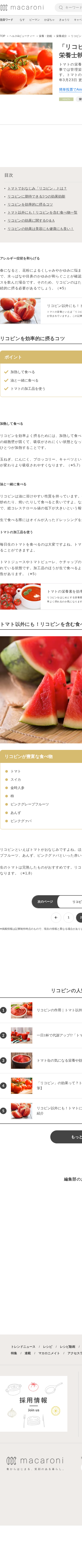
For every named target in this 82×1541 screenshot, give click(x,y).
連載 (28, 1353)
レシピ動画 (67, 1346)
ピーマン (34, 19)
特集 (14, 1353)
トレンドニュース (23, 1346)
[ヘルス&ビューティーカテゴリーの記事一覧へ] (66, 99)
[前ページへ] (56, 918)
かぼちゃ (49, 19)
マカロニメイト (49, 1353)
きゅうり (64, 19)
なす (22, 19)
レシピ (47, 1346)
